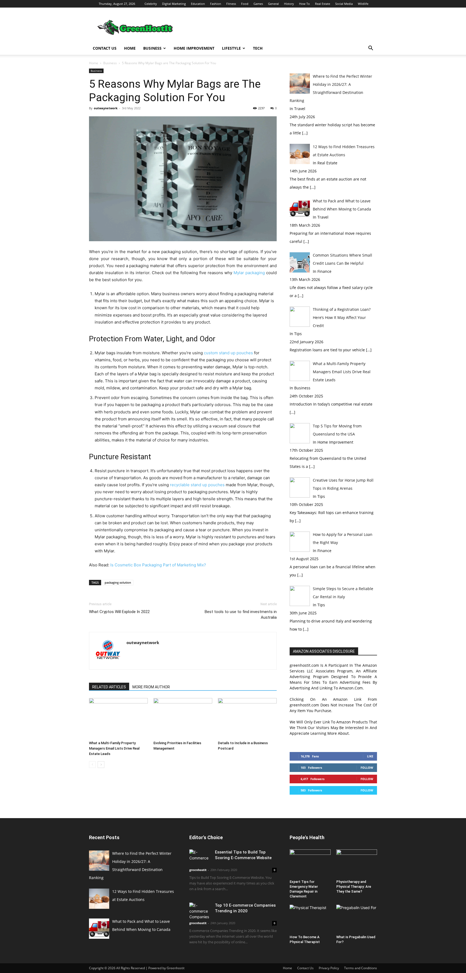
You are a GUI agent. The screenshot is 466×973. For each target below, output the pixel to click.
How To (304, 4)
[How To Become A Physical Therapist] (310, 919)
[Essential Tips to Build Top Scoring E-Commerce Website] (200, 857)
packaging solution (118, 582)
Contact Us (104, 48)
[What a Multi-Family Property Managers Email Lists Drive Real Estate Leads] (118, 718)
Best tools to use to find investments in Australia (241, 614)
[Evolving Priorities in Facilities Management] (182, 718)
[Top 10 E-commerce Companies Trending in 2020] (200, 911)
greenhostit (198, 870)
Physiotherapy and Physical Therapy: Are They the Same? (353, 886)
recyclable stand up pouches (197, 484)
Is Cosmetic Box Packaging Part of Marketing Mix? (158, 564)
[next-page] (101, 764)
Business (152, 48)
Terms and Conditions (360, 968)
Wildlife (363, 4)
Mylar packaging (249, 272)
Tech (258, 48)
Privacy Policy (329, 968)
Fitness (231, 4)
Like (370, 756)
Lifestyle (231, 48)
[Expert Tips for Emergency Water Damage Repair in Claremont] (310, 863)
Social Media (344, 4)
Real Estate (322, 4)
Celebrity (151, 4)
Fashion (215, 4)
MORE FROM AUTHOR (151, 687)
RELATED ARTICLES (109, 687)
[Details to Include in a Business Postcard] (247, 718)
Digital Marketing (174, 4)
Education (198, 4)
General (273, 4)
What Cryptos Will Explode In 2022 (119, 611)
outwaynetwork (106, 108)
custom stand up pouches (228, 352)
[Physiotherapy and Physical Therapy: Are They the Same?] (356, 863)
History (289, 4)
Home (130, 48)
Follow (367, 768)
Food (244, 4)
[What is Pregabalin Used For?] (356, 919)
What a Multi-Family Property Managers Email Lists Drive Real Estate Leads (114, 748)
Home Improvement (194, 48)
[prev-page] (92, 764)
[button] (370, 48)
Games (258, 4)
